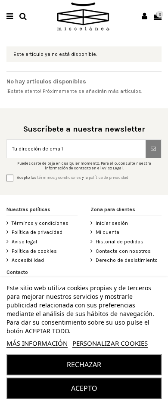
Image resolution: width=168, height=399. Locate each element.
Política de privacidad (37, 232)
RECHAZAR (84, 364)
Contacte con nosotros (123, 251)
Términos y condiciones (40, 223)
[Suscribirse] (153, 149)
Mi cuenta (107, 232)
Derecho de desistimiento (127, 260)
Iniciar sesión (112, 223)
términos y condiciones (59, 177)
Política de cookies (34, 251)
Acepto (84, 388)
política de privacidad (108, 177)
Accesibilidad (28, 260)
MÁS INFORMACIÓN (37, 343)
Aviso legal (24, 242)
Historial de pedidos (119, 242)
